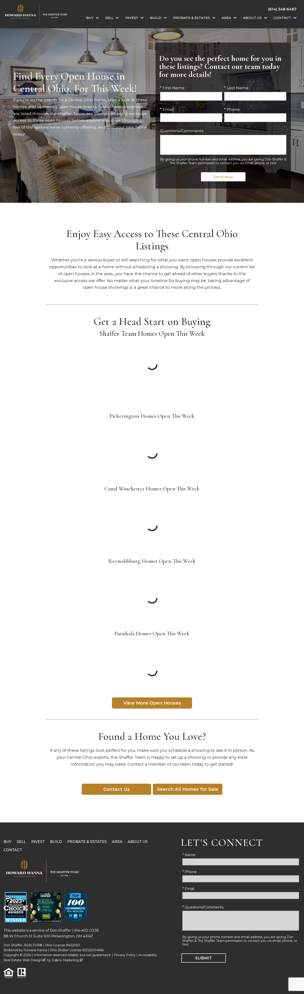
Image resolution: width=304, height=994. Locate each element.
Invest (38, 842)
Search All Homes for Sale (187, 789)
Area (117, 842)
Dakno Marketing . (67, 960)
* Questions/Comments (202, 907)
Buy (7, 842)
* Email (167, 109)
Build (56, 842)
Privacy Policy (125, 955)
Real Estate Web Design (23, 960)
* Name (188, 855)
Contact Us (116, 789)
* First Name (172, 87)
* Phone (232, 109)
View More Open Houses (152, 703)
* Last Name (236, 87)
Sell (21, 842)
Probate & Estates (87, 842)
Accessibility (147, 955)
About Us (138, 842)
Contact (13, 850)
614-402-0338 (86, 930)
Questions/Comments (182, 130)
